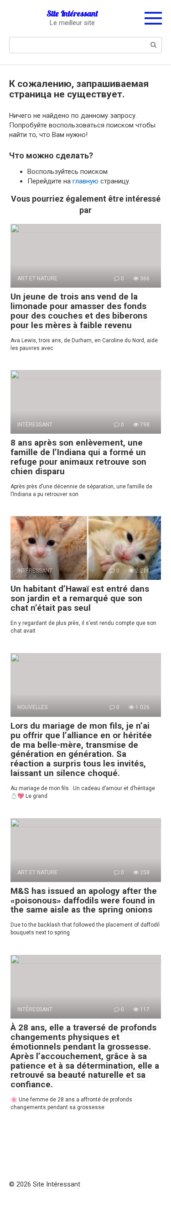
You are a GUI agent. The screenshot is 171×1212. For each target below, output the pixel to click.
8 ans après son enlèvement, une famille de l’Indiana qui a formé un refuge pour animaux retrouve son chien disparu (78, 457)
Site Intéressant (72, 13)
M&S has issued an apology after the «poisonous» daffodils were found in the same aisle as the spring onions (83, 900)
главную (85, 181)
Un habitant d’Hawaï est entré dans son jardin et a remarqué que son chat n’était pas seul (79, 598)
